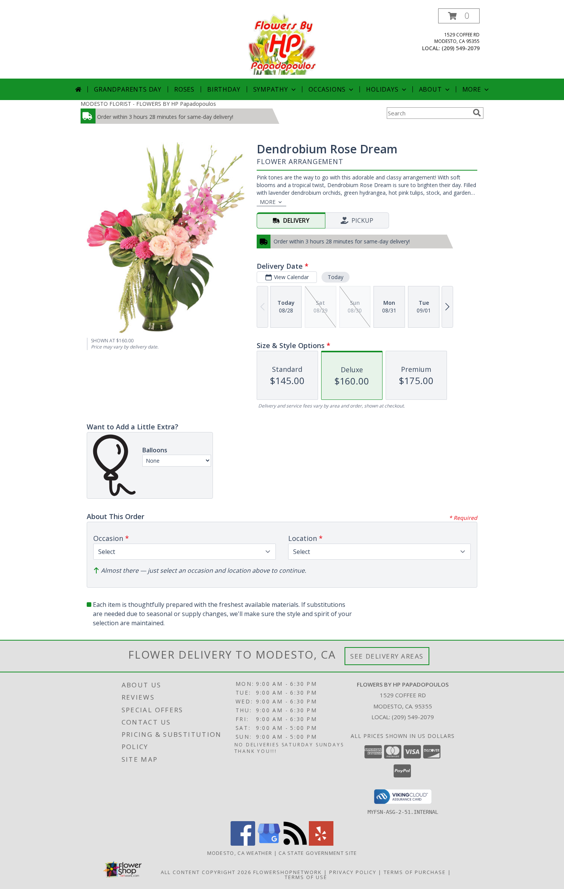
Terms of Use (306, 877)
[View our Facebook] (243, 843)
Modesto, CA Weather (239, 853)
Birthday (223, 89)
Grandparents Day (128, 89)
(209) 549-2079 (461, 48)
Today (335, 277)
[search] (477, 112)
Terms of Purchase (415, 872)
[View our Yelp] (321, 843)
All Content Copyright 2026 (206, 872)
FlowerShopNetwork (287, 872)
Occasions (327, 89)
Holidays (382, 89)
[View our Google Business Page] (269, 843)
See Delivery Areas (387, 656)
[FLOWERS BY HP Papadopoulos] (282, 43)
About (430, 89)
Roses (184, 89)
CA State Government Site (318, 853)
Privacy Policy (352, 872)
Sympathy (270, 89)
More (471, 89)
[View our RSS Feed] (295, 843)
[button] (459, 15)
